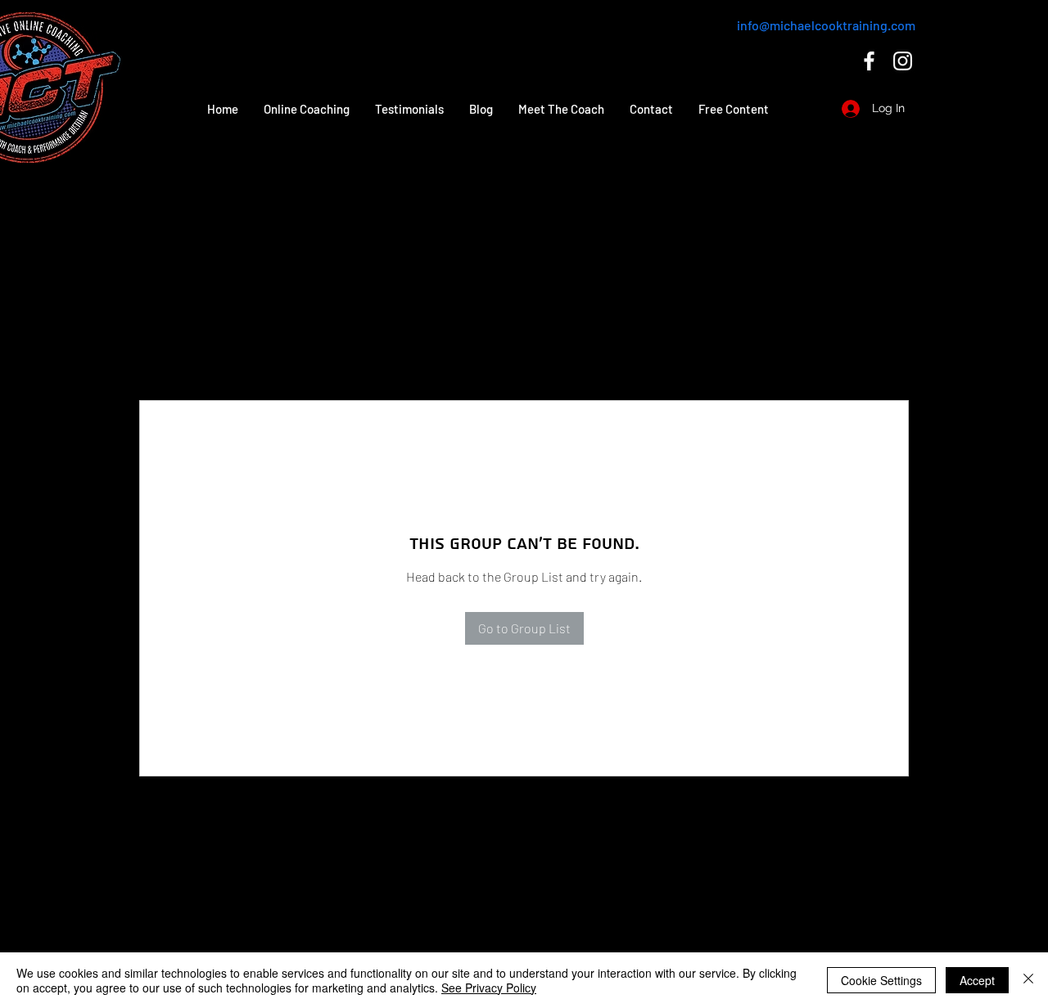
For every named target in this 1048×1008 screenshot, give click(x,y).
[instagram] (902, 61)
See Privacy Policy (488, 987)
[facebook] (869, 61)
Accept (977, 980)
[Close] (1028, 980)
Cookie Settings (881, 980)
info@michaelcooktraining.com (826, 25)
